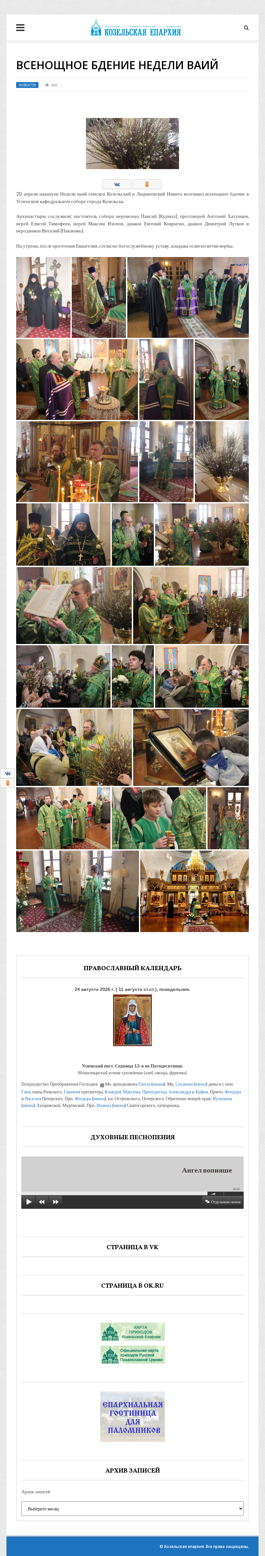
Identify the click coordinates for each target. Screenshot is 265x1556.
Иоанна (104, 1105)
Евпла (144, 1084)
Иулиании (222, 1098)
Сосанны (184, 1084)
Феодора (233, 1091)
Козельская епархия (184, 1546)
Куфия (202, 1091)
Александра (179, 1091)
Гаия (25, 1091)
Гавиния (72, 1091)
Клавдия (113, 1091)
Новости (27, 85)
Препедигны (154, 1091)
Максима (131, 1091)
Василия (33, 1098)
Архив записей (35, 1491)
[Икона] (132, 1019)
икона (158, 1084)
